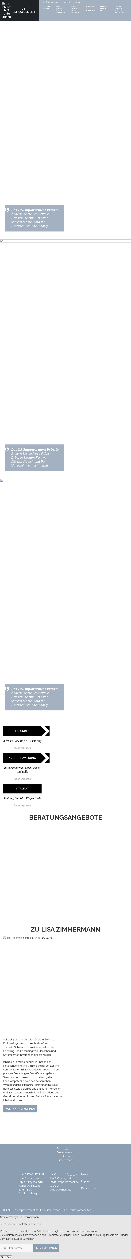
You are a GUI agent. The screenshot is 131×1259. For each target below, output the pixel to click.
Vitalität (22, 788)
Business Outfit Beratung (90, 9)
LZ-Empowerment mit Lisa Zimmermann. (37, 1210)
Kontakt (66, 2)
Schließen (6, 1257)
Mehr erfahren (22, 748)
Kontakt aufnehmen (20, 1108)
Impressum (87, 1181)
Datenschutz (88, 1188)
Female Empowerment (105, 9)
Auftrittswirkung (22, 757)
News (84, 1174)
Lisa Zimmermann (50, 2)
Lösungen (22, 731)
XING (77, 2)
